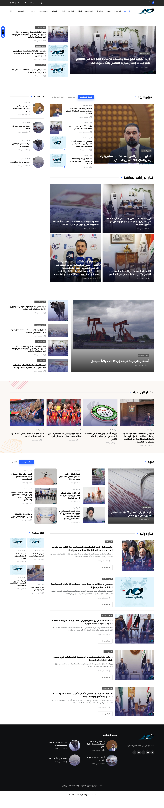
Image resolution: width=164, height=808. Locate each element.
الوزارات (79, 11)
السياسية (117, 11)
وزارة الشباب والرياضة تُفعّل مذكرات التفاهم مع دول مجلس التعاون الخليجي (101, 436)
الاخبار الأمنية (150, 430)
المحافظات (99, 11)
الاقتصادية (88, 11)
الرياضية (71, 11)
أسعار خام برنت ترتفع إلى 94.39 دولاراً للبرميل (120, 360)
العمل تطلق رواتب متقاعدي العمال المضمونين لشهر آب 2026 (69, 476)
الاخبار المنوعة (23, 11)
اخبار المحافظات (40, 27)
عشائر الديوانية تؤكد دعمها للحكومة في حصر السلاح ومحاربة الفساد (80, 161)
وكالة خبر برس (67, 786)
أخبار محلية (27, 102)
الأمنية (109, 11)
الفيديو (33, 11)
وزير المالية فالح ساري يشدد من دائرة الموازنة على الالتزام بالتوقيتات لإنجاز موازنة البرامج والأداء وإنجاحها (29, 34)
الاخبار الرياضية (77, 430)
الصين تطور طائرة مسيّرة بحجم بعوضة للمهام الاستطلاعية (21, 476)
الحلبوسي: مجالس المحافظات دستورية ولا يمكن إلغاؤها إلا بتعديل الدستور (79, 111)
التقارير (62, 11)
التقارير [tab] (14, 462)
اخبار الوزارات (41, 360)
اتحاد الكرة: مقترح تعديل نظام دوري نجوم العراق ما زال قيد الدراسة (70, 495)
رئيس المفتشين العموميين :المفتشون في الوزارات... (18, 583)
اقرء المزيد (107, 567)
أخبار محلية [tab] (71, 97)
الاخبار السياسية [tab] (86, 97)
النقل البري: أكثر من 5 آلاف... (20, 162)
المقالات (54, 11)
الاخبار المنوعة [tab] (26, 462)
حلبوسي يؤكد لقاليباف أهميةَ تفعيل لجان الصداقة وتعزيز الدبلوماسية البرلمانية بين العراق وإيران (29, 53)
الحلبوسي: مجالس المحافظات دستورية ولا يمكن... (21, 108)
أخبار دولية (109, 542)
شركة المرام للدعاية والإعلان (78, 795)
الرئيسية (127, 11)
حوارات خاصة (43, 11)
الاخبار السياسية (144, 53)
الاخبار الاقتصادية (25, 123)
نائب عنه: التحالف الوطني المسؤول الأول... (20, 556)
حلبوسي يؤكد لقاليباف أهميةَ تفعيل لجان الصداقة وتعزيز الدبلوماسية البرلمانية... (82, 143)
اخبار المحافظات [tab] (57, 97)
